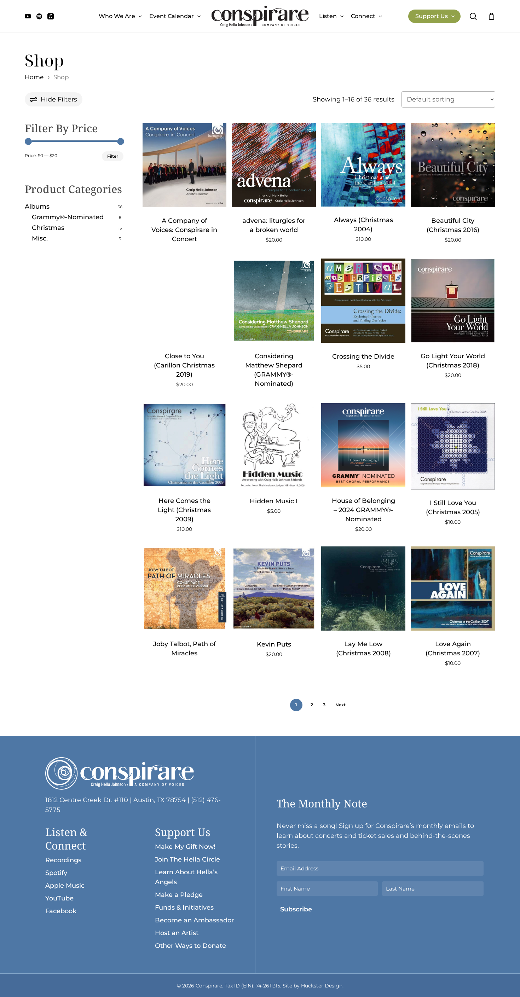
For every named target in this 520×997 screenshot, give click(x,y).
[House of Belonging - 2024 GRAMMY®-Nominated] (363, 445)
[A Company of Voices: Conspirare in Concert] (185, 165)
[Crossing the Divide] (363, 301)
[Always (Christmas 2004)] (363, 165)
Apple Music (65, 885)
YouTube (59, 898)
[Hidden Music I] (274, 445)
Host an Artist (176, 933)
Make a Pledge (179, 895)
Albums (37, 206)
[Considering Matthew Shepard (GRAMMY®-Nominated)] (274, 301)
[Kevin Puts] (274, 588)
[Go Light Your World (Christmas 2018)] (453, 301)
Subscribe (296, 909)
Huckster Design (321, 985)
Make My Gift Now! (185, 847)
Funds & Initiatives (184, 907)
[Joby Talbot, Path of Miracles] (185, 588)
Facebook (60, 911)
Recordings (63, 860)
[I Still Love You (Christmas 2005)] (453, 446)
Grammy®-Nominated (68, 217)
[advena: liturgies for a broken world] (274, 165)
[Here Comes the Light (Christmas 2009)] (185, 445)
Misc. (40, 238)
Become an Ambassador (194, 920)
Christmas (48, 228)
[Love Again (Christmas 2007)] (453, 588)
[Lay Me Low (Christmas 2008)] (363, 588)
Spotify (56, 873)
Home (34, 77)
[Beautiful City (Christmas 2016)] (453, 165)
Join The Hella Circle (187, 859)
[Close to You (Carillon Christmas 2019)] (185, 301)
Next (340, 704)
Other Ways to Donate (190, 946)
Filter (112, 156)
